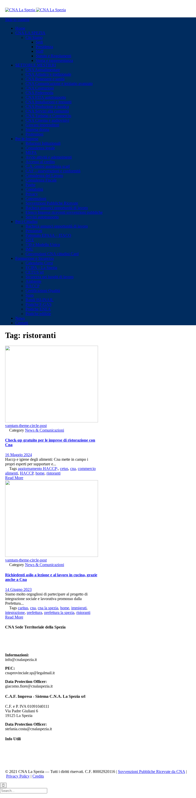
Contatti (11, 763)
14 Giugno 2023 (18, 589)
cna (73, 468)
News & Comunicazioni (44, 430)
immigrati (79, 608)
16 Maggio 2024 (18, 455)
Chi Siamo (13, 749)
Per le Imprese (16, 753)
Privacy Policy (18, 776)
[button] (14, 478)
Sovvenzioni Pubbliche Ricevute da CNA (151, 771)
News (10, 758)
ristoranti (53, 473)
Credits (38, 776)
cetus (64, 468)
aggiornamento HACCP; (38, 468)
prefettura (34, 612)
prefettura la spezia (59, 612)
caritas (23, 608)
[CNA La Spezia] (35, 10)
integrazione (15, 612)
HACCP (26, 473)
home (39, 473)
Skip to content (17, 19)
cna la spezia (48, 608)
